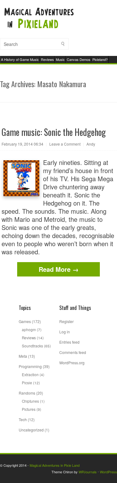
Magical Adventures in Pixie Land (55, 465)
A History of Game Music (20, 59)
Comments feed (72, 352)
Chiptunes (30, 401)
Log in (64, 331)
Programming (30, 366)
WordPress (108, 471)
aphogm (29, 329)
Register (66, 321)
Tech (23, 419)
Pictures (29, 409)
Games (25, 321)
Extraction (30, 374)
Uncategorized (31, 429)
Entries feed (69, 342)
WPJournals (88, 471)
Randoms (27, 393)
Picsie (27, 382)
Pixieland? (100, 59)
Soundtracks (32, 345)
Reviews (47, 59)
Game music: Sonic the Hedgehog (54, 132)
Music (60, 59)
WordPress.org (72, 362)
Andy (90, 144)
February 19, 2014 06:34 (22, 144)
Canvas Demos (78, 59)
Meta (23, 356)
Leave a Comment (64, 144)
